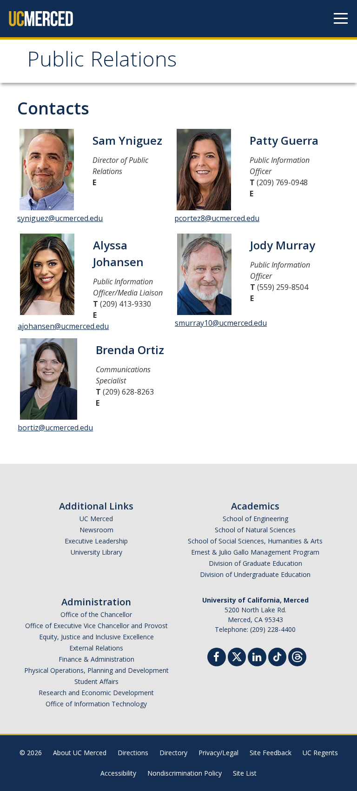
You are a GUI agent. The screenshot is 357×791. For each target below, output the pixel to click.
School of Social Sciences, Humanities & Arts (255, 540)
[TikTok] (277, 656)
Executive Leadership (96, 540)
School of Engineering (255, 518)
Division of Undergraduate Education (255, 574)
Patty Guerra (284, 140)
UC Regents (320, 752)
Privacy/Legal (218, 752)
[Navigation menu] (341, 19)
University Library (96, 552)
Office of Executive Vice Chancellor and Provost (96, 625)
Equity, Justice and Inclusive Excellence (96, 636)
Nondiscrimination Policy (184, 773)
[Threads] (297, 656)
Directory (173, 752)
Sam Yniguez (127, 140)
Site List (245, 773)
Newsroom (96, 529)
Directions (133, 752)
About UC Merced (79, 752)
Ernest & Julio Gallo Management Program (255, 552)
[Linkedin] (257, 658)
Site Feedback (270, 752)
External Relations (96, 648)
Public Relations (102, 62)
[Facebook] (216, 658)
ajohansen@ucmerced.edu (63, 326)
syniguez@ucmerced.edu (60, 218)
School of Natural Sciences (255, 529)
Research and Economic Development (96, 692)
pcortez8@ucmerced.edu (216, 218)
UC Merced (96, 518)
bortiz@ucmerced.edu (55, 427)
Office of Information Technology (96, 703)
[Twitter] (236, 656)
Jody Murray (282, 245)
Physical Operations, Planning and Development (96, 670)
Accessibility (118, 773)
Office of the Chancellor (96, 614)
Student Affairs (96, 681)
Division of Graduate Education (255, 563)
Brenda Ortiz (130, 349)
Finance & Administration (96, 659)
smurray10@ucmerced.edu (221, 323)
